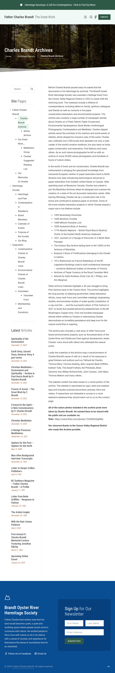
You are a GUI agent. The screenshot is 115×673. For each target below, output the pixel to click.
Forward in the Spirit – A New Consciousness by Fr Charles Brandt (22, 407)
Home (8, 56)
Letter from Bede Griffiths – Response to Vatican (22, 499)
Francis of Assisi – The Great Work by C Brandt (22, 392)
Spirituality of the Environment (19, 340)
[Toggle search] (91, 17)
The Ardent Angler (20, 512)
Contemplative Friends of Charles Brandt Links (25, 257)
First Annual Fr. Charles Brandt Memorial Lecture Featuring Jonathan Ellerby (21, 540)
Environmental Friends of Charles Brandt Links (25, 278)
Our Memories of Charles (23, 177)
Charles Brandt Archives (23, 122)
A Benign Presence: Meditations (21, 432)
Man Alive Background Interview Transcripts (22, 457)
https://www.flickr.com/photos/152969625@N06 (79, 419)
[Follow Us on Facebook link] (95, 17)
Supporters (17, 245)
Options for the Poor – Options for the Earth (22, 444)
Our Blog (22, 240)
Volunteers (23, 291)
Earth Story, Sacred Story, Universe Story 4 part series (22, 354)
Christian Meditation (21, 420)
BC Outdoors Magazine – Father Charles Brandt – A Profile (22, 483)
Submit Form (74, 641)
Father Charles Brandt (23, 666)
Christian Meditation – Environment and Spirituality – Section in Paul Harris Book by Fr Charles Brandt (22, 373)
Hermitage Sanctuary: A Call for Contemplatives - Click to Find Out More (60, 4)
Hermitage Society (26, 56)
